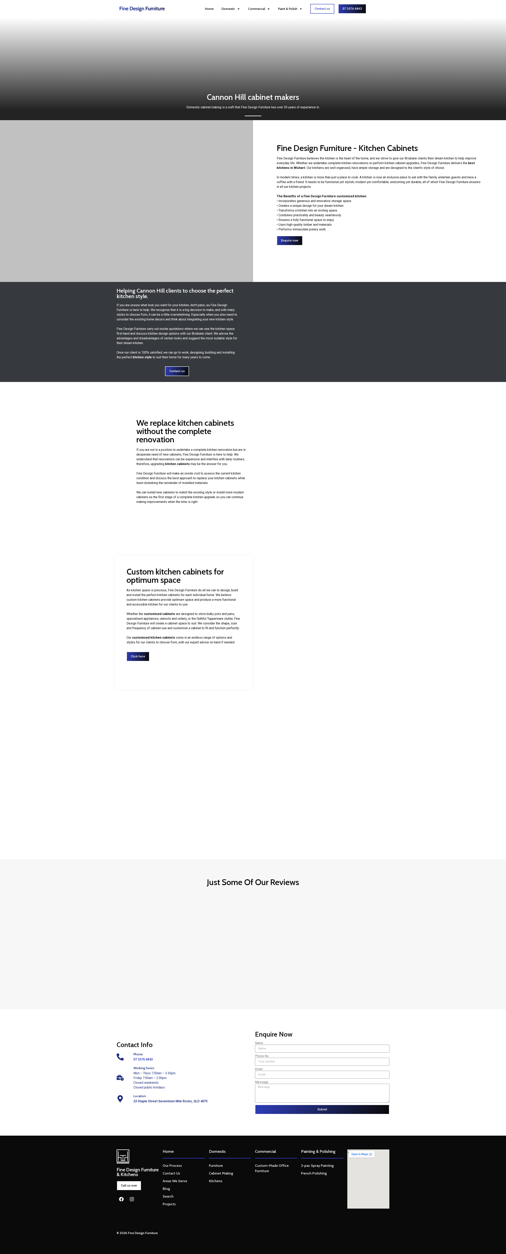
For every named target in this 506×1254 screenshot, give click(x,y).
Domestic (228, 9)
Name (259, 1043)
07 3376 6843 (143, 1059)
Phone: (138, 1054)
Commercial (256, 9)
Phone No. (262, 1056)
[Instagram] (132, 1199)
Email (258, 1069)
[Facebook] (121, 1199)
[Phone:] (120, 1056)
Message (261, 1082)
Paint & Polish (287, 9)
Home (209, 9)
